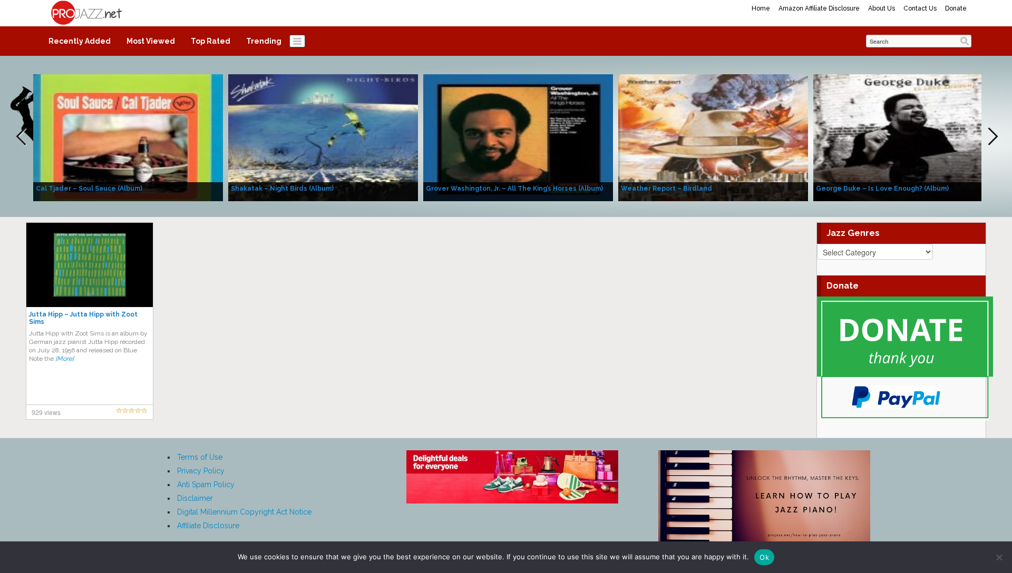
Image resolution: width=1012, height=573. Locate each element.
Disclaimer (195, 498)
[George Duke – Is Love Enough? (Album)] (908, 137)
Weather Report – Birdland (666, 188)
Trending (263, 41)
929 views (46, 412)
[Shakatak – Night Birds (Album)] (323, 137)
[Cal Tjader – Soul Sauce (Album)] (128, 137)
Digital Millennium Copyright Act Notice (244, 512)
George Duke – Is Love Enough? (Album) (882, 188)
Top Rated (210, 41)
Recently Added (79, 41)
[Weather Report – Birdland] (713, 137)
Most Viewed (150, 41)
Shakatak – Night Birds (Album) (282, 188)
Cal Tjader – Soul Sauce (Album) (89, 188)
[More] (64, 358)
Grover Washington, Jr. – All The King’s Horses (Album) (514, 188)
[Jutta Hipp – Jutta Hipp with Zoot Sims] (89, 264)
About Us (881, 8)
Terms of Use (199, 457)
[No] (999, 557)
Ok (764, 557)
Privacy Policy (201, 471)
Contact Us (920, 8)
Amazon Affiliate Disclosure (819, 8)
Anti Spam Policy (206, 484)
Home (761, 8)
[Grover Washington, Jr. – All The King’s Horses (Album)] (518, 137)
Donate (956, 8)
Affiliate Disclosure (208, 525)
